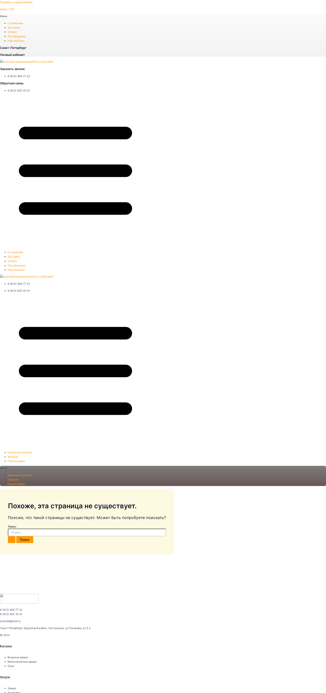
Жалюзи (13, 456)
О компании (15, 23)
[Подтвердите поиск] (11, 539)
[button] (163, 16)
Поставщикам (17, 36)
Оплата (12, 31)
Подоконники (16, 461)
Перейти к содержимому (16, 2)
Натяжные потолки (20, 452)
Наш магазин (16, 40)
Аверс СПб (7, 9)
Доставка (14, 27)
